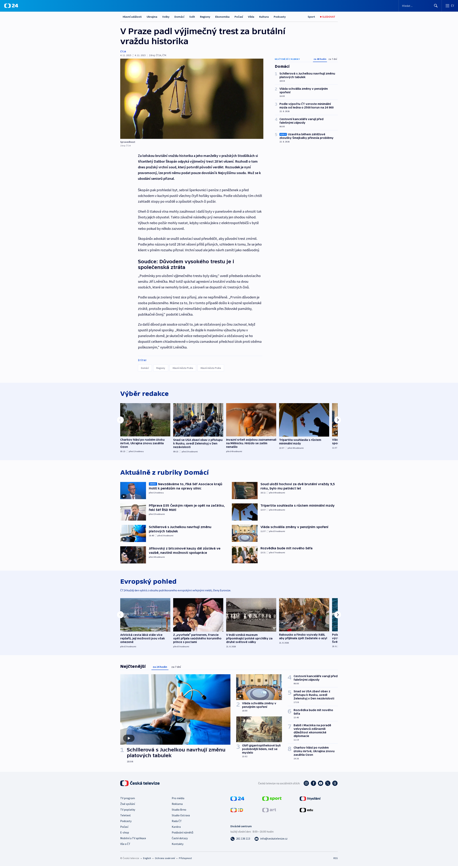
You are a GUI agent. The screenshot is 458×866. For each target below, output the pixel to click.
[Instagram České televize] (306, 783)
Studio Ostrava (181, 815)
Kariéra (176, 826)
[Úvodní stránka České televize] (140, 783)
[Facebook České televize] (313, 783)
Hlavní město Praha (183, 368)
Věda (251, 16)
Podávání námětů (182, 832)
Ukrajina (152, 16)
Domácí (179, 16)
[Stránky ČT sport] (272, 798)
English (147, 858)
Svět (192, 16)
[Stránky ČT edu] (306, 809)
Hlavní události (132, 16)
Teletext (125, 815)
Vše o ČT (125, 844)
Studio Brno (179, 809)
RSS (335, 858)
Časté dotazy (180, 838)
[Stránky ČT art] (269, 809)
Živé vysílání (127, 804)
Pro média (178, 798)
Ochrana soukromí (165, 858)
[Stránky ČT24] (237, 798)
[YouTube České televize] (320, 783)
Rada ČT (177, 821)
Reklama (177, 804)
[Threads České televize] (335, 783)
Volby (165, 16)
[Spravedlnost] (191, 99)
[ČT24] (11, 6)
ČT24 (123, 51)
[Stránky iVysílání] (310, 798)
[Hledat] (436, 5)
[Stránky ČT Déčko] (236, 809)
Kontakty (177, 844)
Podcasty (280, 16)
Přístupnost (185, 858)
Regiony (205, 16)
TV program (127, 798)
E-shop (124, 832)
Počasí (239, 16)
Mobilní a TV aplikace (133, 838)
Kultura (264, 16)
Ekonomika (222, 16)
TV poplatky (127, 809)
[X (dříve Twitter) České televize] (328, 783)
